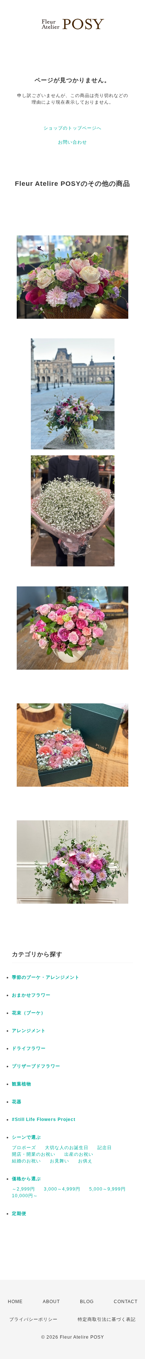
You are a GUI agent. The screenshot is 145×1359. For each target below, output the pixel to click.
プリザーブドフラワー (36, 1066)
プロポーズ (24, 1147)
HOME (15, 1301)
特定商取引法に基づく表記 (107, 1319)
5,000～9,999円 (107, 1189)
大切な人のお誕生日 (66, 1147)
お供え (85, 1161)
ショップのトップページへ (73, 128)
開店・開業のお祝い (33, 1154)
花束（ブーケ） (29, 1012)
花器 (17, 1101)
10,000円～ (25, 1195)
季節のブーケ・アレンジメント (46, 977)
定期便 (19, 1213)
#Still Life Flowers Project (43, 1119)
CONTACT (126, 1301)
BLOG (87, 1301)
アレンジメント (29, 1030)
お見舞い (59, 1161)
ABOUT (51, 1301)
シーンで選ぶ (26, 1137)
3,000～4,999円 (62, 1189)
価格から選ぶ (26, 1178)
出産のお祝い (78, 1154)
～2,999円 (23, 1189)
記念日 (104, 1147)
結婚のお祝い (26, 1161)
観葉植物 (21, 1084)
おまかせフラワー (31, 995)
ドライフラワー (29, 1048)
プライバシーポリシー (33, 1319)
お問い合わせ (72, 142)
